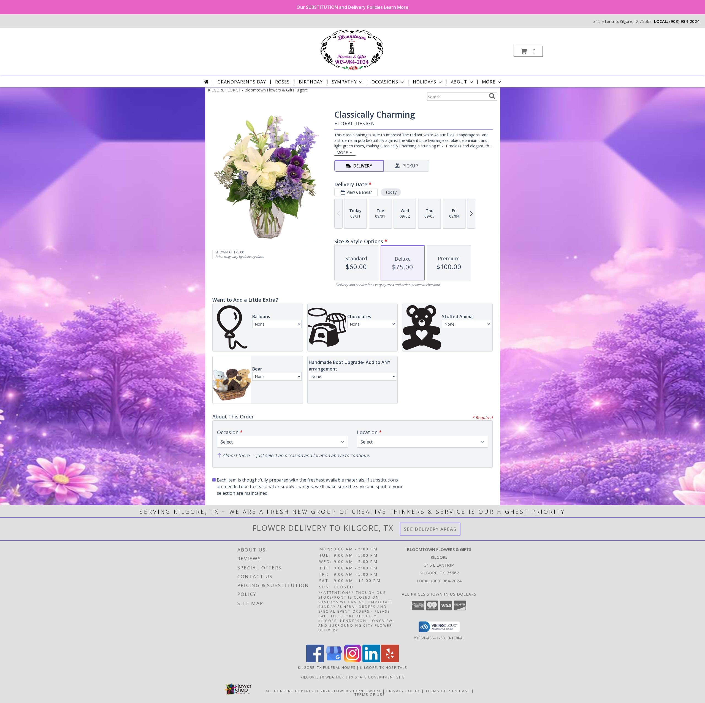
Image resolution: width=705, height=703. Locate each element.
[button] (528, 51)
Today (391, 192)
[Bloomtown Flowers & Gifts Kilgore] (352, 49)
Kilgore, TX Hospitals (383, 667)
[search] (492, 96)
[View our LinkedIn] (371, 660)
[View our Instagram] (352, 660)
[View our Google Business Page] (334, 660)
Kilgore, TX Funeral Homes (327, 667)
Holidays (424, 82)
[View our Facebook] (315, 660)
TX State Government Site (377, 677)
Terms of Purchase (447, 690)
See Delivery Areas (430, 529)
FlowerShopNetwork (356, 690)
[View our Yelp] (390, 660)
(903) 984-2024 (684, 21)
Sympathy (344, 82)
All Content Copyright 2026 (297, 690)
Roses (282, 82)
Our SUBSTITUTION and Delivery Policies (352, 7)
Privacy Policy (403, 690)
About (459, 82)
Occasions (385, 82)
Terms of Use (369, 694)
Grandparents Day (242, 82)
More (488, 82)
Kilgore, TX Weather (322, 677)
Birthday (310, 82)
